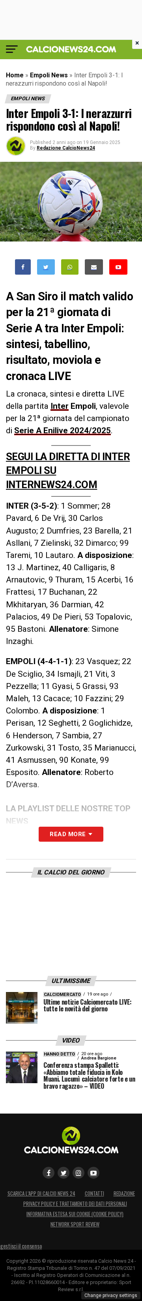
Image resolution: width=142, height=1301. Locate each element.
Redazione (124, 1193)
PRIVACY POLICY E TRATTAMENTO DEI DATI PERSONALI (75, 1203)
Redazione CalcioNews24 (66, 148)
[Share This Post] (69, 267)
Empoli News (49, 75)
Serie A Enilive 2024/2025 (62, 430)
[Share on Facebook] (23, 267)
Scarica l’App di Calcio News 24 (41, 1193)
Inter (59, 406)
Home (15, 75)
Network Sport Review (74, 1224)
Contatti (94, 1193)
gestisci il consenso (21, 1246)
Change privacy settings (110, 1295)
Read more (68, 834)
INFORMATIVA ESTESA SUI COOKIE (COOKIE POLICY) (74, 1214)
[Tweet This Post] (46, 267)
